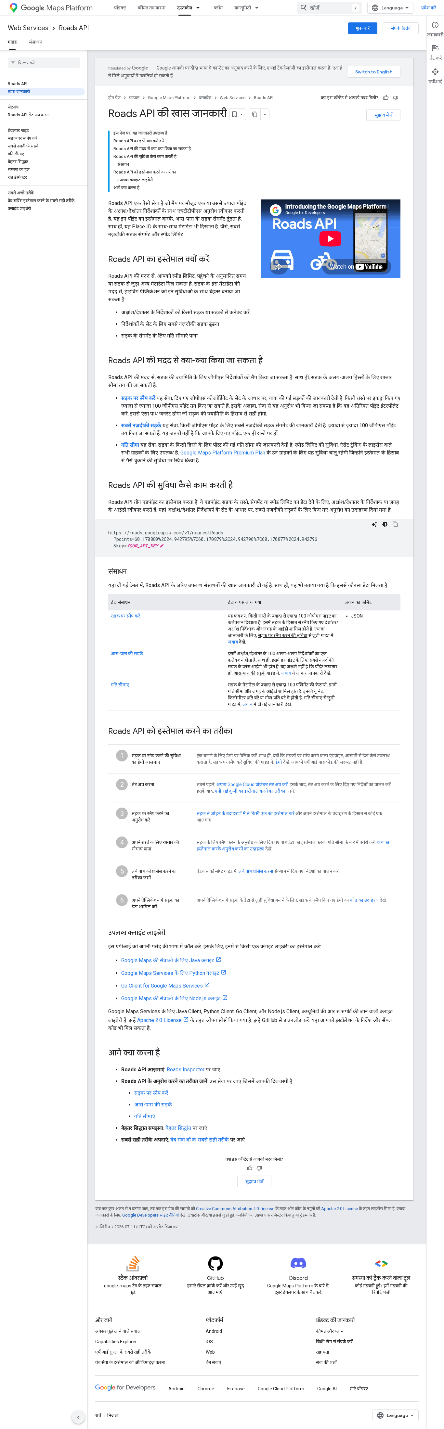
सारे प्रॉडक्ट (359, 1388)
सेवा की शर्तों (326, 1362)
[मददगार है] (386, 98)
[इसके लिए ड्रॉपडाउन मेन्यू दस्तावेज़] (200, 8)
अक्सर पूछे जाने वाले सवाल (118, 1331)
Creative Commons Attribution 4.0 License (235, 1208)
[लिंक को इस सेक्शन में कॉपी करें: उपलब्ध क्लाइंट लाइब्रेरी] (171, 933)
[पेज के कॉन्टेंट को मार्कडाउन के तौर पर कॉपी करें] (255, 114)
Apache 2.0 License (159, 1020)
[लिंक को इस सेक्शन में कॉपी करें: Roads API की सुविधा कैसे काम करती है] (239, 486)
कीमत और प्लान (330, 1331)
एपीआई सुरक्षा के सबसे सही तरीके (123, 1352)
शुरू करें (363, 28)
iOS (209, 1341)
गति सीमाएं (120, 684)
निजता (113, 1415)
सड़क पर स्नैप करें (138, 398)
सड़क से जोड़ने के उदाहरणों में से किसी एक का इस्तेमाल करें (245, 813)
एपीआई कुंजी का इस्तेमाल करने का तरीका (250, 791)
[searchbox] (44, 62)
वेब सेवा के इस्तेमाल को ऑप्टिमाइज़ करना (130, 1362)
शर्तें (98, 1415)
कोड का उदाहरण (364, 900)
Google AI (327, 1388)
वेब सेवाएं (213, 1362)
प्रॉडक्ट (120, 8)
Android (214, 1331)
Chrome (206, 1388)
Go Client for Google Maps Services (162, 986)
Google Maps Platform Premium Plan (222, 453)
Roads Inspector (185, 1069)
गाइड (12, 42)
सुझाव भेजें (383, 115)
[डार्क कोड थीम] (385, 524)
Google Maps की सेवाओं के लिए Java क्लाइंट (167, 960)
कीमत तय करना (151, 8)
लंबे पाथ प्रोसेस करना (256, 871)
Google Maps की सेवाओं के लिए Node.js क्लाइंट (171, 998)
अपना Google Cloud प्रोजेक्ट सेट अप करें (252, 784)
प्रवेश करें (428, 7)
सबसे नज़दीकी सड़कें (141, 425)
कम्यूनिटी (242, 8)
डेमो (278, 762)
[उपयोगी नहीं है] (395, 98)
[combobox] (329, 8)
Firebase (236, 1388)
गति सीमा (130, 445)
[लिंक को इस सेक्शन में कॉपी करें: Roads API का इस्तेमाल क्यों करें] (215, 260)
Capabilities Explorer (116, 1341)
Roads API (74, 28)
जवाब (233, 641)
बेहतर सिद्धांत (178, 1128)
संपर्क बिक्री (401, 28)
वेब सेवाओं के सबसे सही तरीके (199, 1140)
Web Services (28, 28)
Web (210, 1352)
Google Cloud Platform (281, 1388)
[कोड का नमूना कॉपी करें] (395, 524)
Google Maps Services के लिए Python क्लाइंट (170, 973)
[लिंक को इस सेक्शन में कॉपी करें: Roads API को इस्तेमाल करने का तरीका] (238, 732)
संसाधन (35, 42)
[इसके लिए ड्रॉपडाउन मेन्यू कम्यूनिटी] (259, 8)
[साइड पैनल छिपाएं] (78, 1417)
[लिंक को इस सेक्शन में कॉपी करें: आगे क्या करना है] (166, 1053)
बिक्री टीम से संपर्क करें (334, 1341)
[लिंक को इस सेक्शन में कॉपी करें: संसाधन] (132, 572)
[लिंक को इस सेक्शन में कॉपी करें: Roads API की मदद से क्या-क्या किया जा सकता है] (269, 361)
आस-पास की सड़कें (127, 653)
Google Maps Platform (169, 97)
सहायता (322, 1352)
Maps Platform (69, 8)
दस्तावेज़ (184, 8)
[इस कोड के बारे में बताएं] (374, 524)
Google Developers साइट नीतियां (150, 1215)
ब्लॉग (218, 8)
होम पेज (114, 97)
